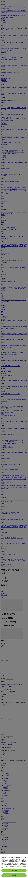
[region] (14, 866)
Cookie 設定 (14, 870)
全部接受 (14, 875)
